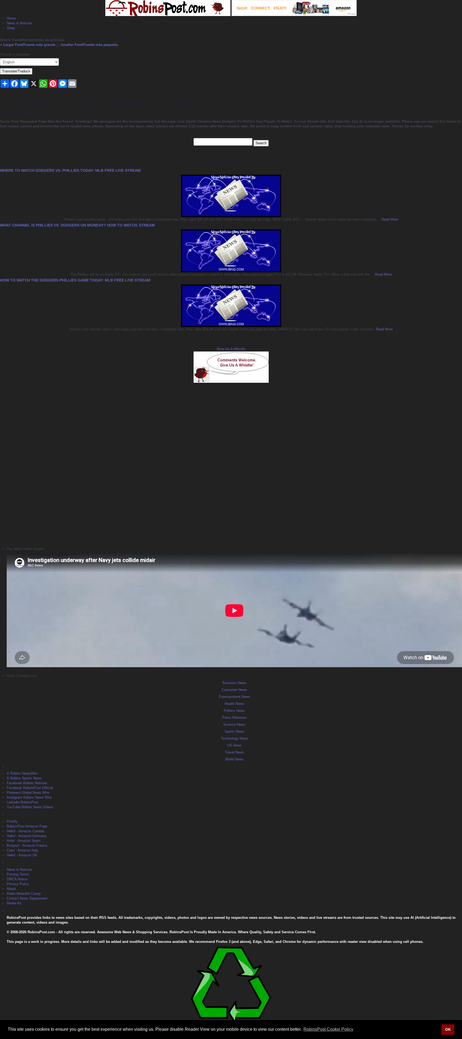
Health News (234, 704)
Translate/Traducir (16, 71)
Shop (11, 28)
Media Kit (14, 903)
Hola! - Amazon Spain (23, 841)
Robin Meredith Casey (24, 894)
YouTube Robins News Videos (30, 807)
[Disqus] (231, 464)
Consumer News (234, 690)
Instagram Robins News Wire (29, 797)
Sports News (234, 731)
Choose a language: (15, 54)
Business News (234, 683)
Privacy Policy (18, 884)
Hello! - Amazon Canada (25, 831)
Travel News (234, 752)
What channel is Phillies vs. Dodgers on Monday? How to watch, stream (77, 225)
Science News (234, 724)
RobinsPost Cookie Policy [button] (328, 1029)
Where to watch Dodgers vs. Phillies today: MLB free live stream (70, 170)
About (11, 889)
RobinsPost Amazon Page (27, 826)
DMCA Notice (17, 879)
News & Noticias (19, 23)
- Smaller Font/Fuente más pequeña (88, 45)
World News (234, 759)
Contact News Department (27, 898)
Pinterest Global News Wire (28, 793)
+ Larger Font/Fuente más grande (27, 45)
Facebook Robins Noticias (27, 783)
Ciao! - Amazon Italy (22, 850)
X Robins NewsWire (22, 773)
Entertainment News (234, 697)
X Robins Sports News (24, 778)
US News (234, 745)
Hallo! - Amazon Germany (27, 836)
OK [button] (448, 1029)
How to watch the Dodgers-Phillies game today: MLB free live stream (75, 280)
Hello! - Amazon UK (22, 855)
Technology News (234, 738)
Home (11, 18)
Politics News (234, 711)
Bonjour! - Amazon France (27, 845)
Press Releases (234, 718)
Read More (389, 219)
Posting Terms (18, 874)
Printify (12, 821)
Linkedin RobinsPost (22, 802)
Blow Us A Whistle (231, 349)
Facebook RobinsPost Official (30, 788)
